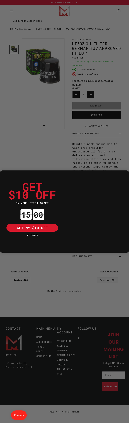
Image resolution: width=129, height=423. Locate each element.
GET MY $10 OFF (32, 227)
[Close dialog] (4, 174)
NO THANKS (32, 235)
